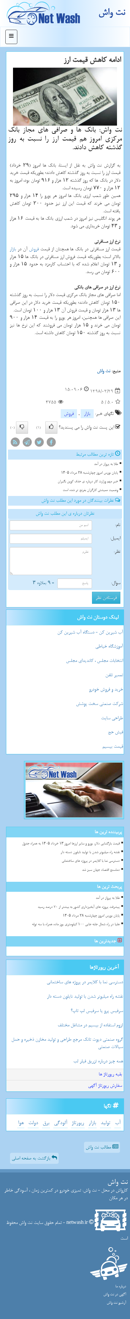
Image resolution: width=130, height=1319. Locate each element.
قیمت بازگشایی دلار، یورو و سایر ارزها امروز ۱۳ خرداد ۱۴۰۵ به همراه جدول (71, 843)
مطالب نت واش (99, 1147)
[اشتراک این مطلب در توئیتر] (39, 444)
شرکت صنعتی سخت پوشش (99, 704)
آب (117, 1122)
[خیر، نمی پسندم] (22, 428)
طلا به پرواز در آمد (106, 464)
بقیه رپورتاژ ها (110, 1074)
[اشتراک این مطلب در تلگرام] (27, 444)
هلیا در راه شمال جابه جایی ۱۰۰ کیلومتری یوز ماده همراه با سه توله (76, 924)
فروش (34, 249)
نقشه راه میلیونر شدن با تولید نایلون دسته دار (90, 852)
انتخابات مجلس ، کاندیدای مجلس (94, 661)
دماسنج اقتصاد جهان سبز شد (101, 870)
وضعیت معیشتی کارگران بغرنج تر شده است (90, 490)
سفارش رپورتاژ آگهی (105, 1085)
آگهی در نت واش (114, 1294)
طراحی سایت (112, 718)
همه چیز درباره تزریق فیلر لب (98, 1061)
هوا (21, 1122)
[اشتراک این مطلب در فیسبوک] (51, 444)
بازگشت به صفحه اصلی (32, 1158)
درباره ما (120, 1286)
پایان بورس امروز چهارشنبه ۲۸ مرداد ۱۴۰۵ (89, 473)
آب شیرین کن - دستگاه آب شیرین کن (90, 632)
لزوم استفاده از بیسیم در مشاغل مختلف (90, 1025)
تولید (105, 1122)
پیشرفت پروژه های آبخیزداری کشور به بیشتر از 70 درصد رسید (79, 907)
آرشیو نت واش (116, 1303)
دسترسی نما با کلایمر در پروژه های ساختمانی (91, 861)
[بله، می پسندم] (51, 428)
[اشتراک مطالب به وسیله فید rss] (15, 444)
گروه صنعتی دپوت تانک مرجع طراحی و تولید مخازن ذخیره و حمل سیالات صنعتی (67, 1043)
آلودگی (60, 1122)
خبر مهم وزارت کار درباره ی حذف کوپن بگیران (88, 481)
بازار (13, 249)
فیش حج (115, 732)
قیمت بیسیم (112, 746)
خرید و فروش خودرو (106, 689)
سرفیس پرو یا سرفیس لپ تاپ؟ (97, 1011)
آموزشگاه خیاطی (109, 646)
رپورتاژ (78, 1122)
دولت (33, 1122)
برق (46, 1122)
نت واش (111, 12)
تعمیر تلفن (114, 675)
